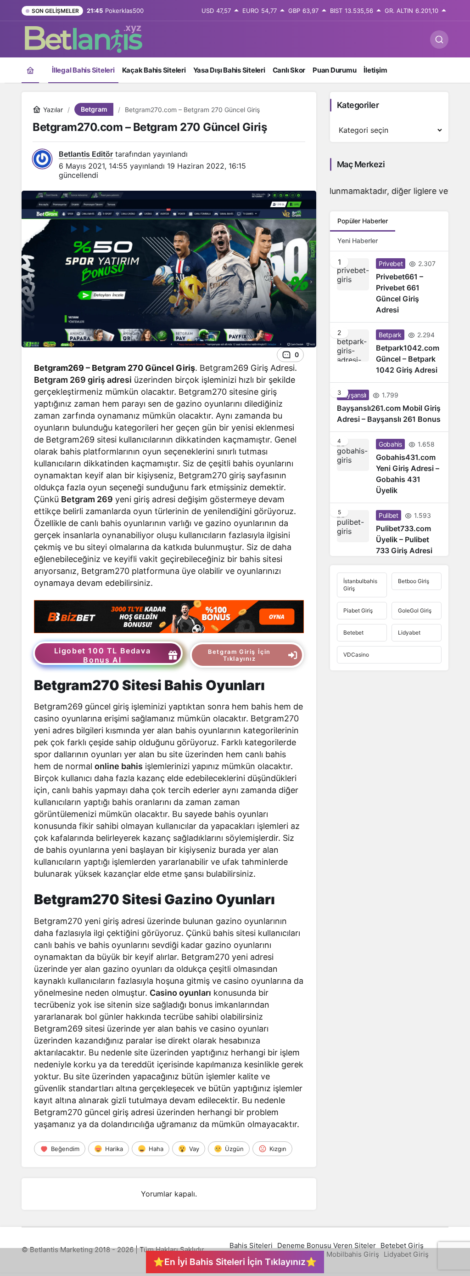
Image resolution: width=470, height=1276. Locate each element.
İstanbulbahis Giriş (360, 585)
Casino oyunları (180, 993)
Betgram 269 (87, 499)
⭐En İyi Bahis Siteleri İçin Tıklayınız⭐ (235, 1261)
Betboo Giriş (413, 581)
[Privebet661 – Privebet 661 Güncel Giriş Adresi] (389, 286)
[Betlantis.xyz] (83, 38)
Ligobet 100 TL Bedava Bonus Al (102, 655)
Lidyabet (409, 632)
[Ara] (439, 39)
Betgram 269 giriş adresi (83, 380)
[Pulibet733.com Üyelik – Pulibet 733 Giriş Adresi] (389, 529)
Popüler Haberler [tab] (362, 221)
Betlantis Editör (86, 154)
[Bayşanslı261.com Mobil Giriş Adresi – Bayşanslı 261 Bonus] (389, 407)
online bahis (119, 766)
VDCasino (356, 654)
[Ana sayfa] (30, 70)
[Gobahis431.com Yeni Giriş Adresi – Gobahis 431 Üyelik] (389, 467)
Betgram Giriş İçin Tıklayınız (239, 655)
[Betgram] (168, 615)
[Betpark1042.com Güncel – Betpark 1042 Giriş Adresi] (389, 352)
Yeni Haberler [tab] (357, 240)
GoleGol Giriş (414, 610)
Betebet (353, 632)
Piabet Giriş (358, 610)
